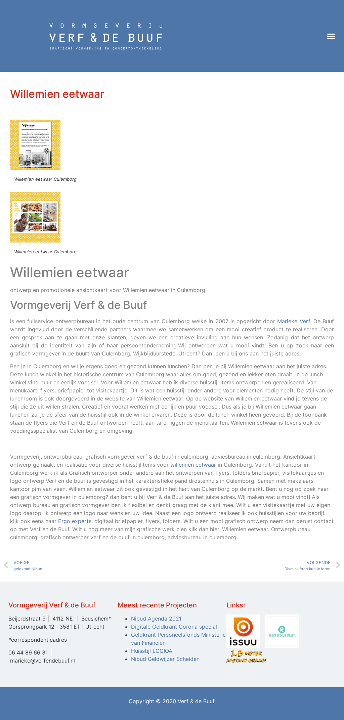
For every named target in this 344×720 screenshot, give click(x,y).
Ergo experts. (75, 521)
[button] (331, 36)
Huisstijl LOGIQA (151, 650)
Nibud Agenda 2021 (156, 618)
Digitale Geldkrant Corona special (174, 626)
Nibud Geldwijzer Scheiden (165, 658)
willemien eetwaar (193, 464)
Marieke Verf (293, 321)
